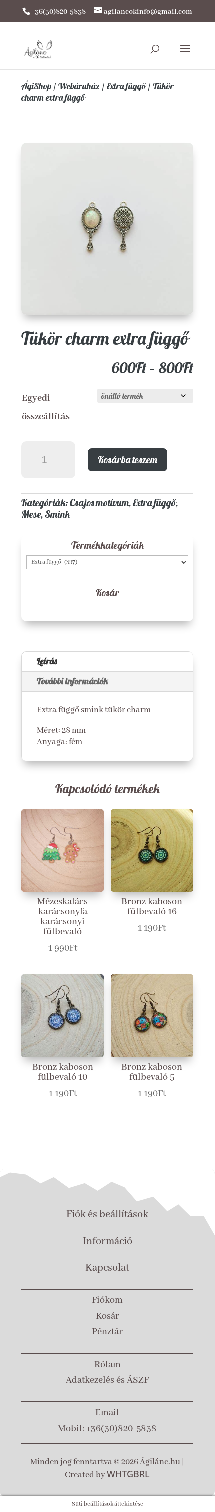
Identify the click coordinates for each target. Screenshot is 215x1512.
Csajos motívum (99, 502)
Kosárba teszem (128, 459)
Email (108, 1413)
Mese (31, 514)
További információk (72, 681)
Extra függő (126, 86)
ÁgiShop (37, 86)
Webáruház (79, 86)
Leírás (47, 661)
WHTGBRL (128, 1474)
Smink (57, 514)
